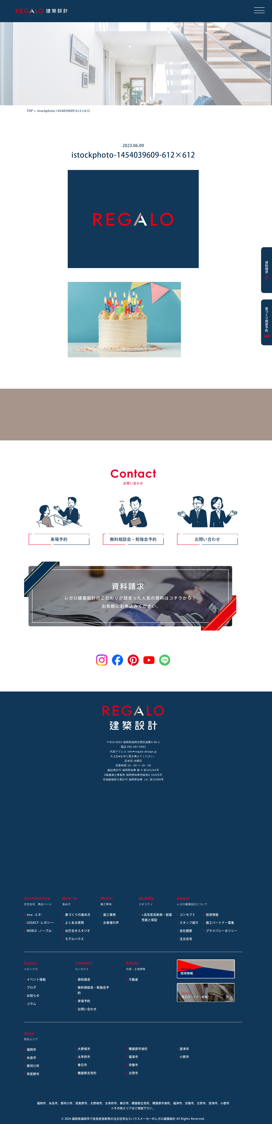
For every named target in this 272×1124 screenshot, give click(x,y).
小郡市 (184, 1056)
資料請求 (84, 979)
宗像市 (133, 1064)
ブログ (31, 987)
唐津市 (184, 1048)
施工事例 (109, 914)
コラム (31, 1003)
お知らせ (33, 995)
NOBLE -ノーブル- (40, 930)
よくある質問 (74, 922)
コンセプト (187, 914)
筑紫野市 (33, 1073)
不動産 (133, 979)
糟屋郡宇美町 (138, 1048)
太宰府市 (84, 1056)
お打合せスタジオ (77, 930)
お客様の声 (111, 922)
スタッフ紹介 (189, 922)
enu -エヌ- (34, 914)
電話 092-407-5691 (133, 746)
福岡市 (31, 1049)
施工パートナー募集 (220, 922)
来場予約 (59, 539)
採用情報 (212, 914)
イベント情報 (36, 979)
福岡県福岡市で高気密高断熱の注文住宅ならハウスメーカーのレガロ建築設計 (124, 1118)
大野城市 (84, 1048)
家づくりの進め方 (77, 914)
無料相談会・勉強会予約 (133, 539)
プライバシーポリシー (221, 930)
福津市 (133, 1056)
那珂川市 (33, 1065)
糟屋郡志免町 (87, 1073)
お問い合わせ (207, 539)
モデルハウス (74, 938)
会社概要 (186, 930)
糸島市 (31, 1057)
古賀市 (133, 1073)
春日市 (82, 1064)
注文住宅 (186, 938)
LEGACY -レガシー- (40, 922)
